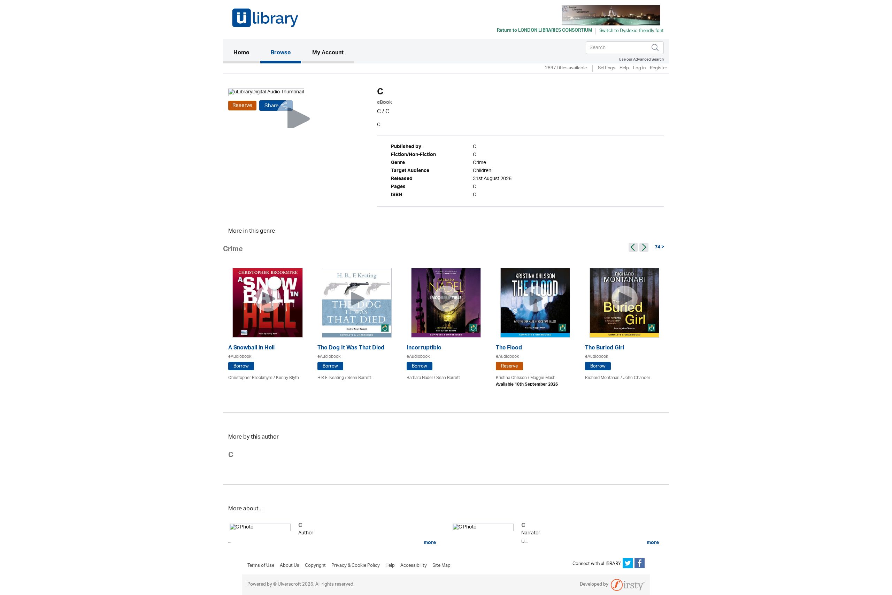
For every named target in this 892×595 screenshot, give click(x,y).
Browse (281, 53)
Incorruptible (424, 348)
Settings (606, 68)
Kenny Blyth (287, 377)
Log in (639, 68)
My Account (328, 53)
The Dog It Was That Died (350, 348)
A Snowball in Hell (251, 348)
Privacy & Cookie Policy (355, 566)
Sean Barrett (359, 377)
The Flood (509, 348)
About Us (289, 566)
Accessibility (413, 566)
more (429, 543)
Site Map (441, 566)
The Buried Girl (604, 348)
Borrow (241, 366)
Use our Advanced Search (641, 59)
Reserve (242, 105)
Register (658, 68)
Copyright (315, 566)
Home (246, 53)
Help (624, 68)
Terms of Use (260, 566)
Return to (544, 31)
